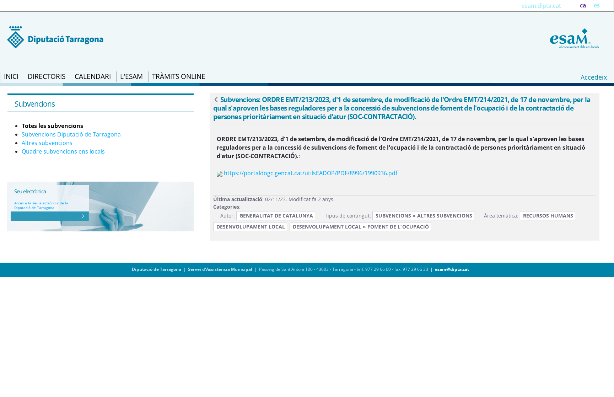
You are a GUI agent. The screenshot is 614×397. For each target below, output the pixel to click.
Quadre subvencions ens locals (63, 151)
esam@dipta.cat (452, 269)
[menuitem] (11, 76)
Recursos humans (548, 215)
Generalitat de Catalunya (276, 215)
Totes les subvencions (52, 126)
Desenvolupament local (250, 226)
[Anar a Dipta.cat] (55, 37)
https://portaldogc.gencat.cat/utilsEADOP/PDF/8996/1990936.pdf (310, 173)
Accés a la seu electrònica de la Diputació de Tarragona (41, 205)
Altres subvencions (47, 143)
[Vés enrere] (216, 99)
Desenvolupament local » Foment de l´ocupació (361, 226)
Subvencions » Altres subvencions (424, 215)
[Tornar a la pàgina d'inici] (573, 38)
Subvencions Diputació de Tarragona (71, 134)
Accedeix (594, 77)
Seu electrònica (30, 191)
